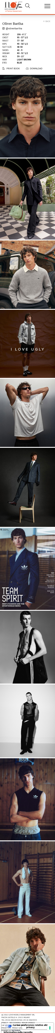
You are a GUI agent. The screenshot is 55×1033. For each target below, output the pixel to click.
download (36, 68)
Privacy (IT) (6, 1028)
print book (13, 68)
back (47, 21)
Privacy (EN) (17, 1028)
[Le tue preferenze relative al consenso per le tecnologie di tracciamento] (50, 1028)
